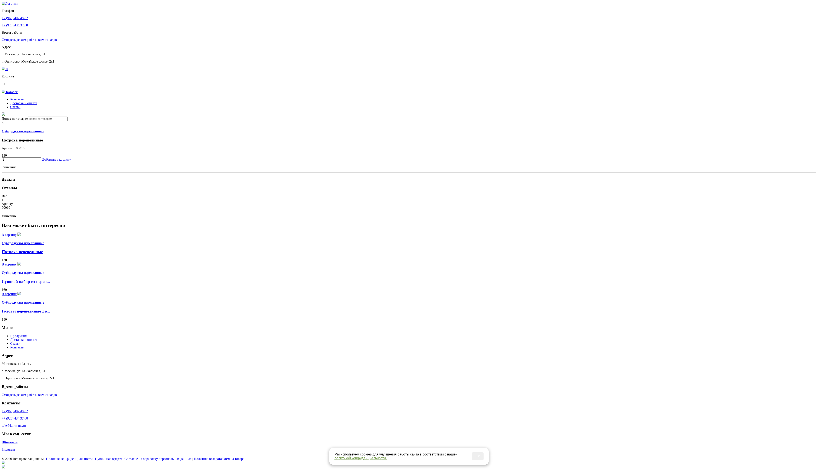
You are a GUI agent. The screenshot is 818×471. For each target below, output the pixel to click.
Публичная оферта (108, 459)
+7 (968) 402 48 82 (15, 18)
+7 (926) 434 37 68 (15, 25)
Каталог (11, 92)
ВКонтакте (9, 442)
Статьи (15, 107)
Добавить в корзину (56, 159)
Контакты (17, 99)
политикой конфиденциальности (360, 458)
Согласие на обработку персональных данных (158, 459)
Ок (478, 456)
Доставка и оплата (23, 103)
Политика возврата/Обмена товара (219, 459)
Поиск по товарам (15, 118)
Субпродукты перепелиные (23, 131)
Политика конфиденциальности (69, 459)
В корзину (9, 235)
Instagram (8, 449)
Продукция (18, 336)
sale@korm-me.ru (14, 425)
